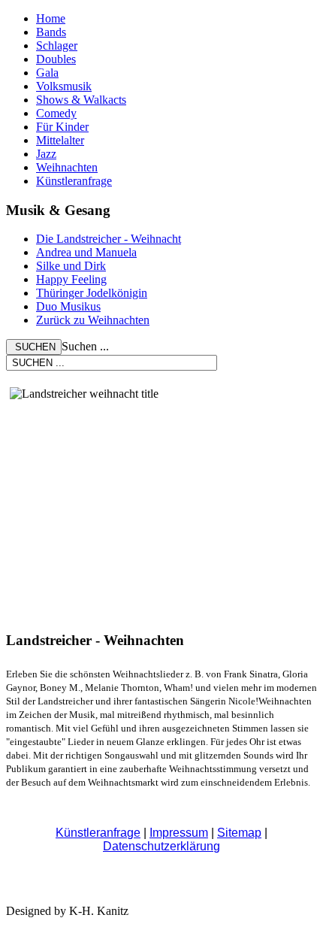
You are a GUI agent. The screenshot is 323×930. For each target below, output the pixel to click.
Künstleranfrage (74, 180)
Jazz (46, 153)
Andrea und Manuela (86, 252)
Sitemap (239, 832)
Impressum (178, 832)
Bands (51, 32)
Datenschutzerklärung (161, 846)
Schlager (56, 45)
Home (50, 18)
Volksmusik (64, 86)
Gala (47, 72)
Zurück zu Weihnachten (92, 320)
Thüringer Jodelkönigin (91, 292)
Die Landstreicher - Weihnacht (108, 238)
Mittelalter (60, 140)
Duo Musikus (68, 306)
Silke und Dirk (71, 265)
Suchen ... (85, 346)
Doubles (56, 59)
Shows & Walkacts (81, 99)
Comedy (56, 113)
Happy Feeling (71, 279)
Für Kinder (62, 126)
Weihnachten (67, 167)
